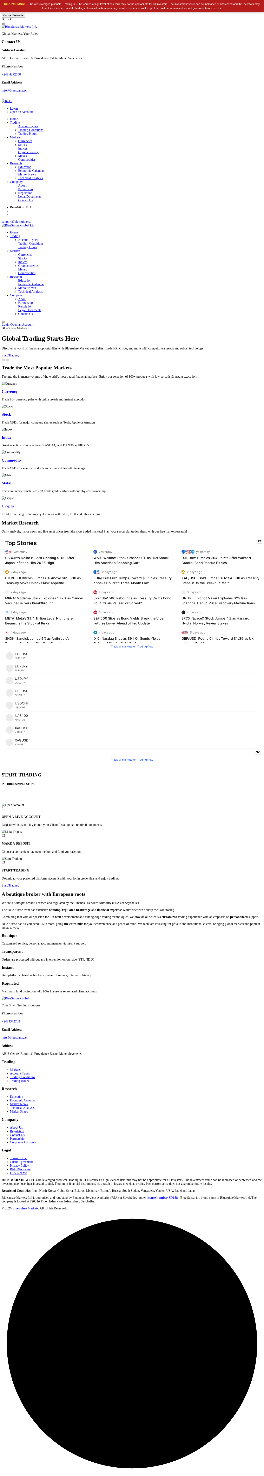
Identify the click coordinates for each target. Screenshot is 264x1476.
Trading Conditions (30, 130)
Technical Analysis (30, 178)
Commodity (12, 460)
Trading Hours (27, 133)
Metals (22, 156)
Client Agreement (21, 1162)
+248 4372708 (11, 74)
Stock (6, 414)
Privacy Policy (19, 1165)
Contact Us (25, 200)
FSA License (18, 1173)
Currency (10, 391)
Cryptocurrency (28, 152)
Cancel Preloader (13, 15)
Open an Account (21, 112)
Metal (6, 483)
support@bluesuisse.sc (16, 221)
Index (6, 437)
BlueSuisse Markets (25, 1208)
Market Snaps (19, 1111)
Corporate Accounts (23, 1142)
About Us (16, 1127)
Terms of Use (18, 1158)
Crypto (8, 506)
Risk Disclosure (20, 1169)
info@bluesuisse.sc (14, 90)
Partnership (25, 189)
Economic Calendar (31, 170)
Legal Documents (29, 196)
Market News (27, 174)
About (22, 185)
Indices (22, 148)
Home (14, 119)
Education (24, 167)
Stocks (22, 144)
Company (16, 181)
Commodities (26, 159)
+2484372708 (11, 1021)
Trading (15, 122)
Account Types (28, 126)
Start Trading (10, 355)
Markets (15, 137)
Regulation (25, 193)
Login (14, 108)
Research (16, 163)
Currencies (25, 141)
